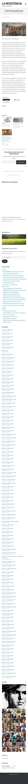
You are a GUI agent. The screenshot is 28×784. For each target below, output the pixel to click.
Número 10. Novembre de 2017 (9, 676)
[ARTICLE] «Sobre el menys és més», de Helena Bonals (14, 279)
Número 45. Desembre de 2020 (9, 549)
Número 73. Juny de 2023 (7, 451)
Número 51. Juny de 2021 (7, 528)
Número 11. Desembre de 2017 (9, 673)
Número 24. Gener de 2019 (8, 627)
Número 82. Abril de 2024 (7, 420)
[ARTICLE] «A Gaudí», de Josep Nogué (11, 281)
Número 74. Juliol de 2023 (7, 448)
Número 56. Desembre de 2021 (9, 511)
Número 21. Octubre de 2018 (8, 638)
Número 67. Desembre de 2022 (9, 472)
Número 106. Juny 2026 (7, 333)
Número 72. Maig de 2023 (7, 455)
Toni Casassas (14, 38)
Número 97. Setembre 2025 (8, 368)
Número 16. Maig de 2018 (7, 655)
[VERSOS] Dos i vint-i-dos (14, 175)
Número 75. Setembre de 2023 (8, 444)
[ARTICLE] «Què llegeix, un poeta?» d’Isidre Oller (13, 277)
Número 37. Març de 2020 (7, 582)
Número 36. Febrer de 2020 (8, 586)
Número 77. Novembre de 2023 (9, 437)
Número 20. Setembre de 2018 (8, 641)
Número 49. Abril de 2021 (7, 535)
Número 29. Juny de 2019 (7, 610)
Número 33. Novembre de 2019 (9, 596)
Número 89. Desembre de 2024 (9, 396)
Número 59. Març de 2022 (7, 500)
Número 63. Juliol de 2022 (7, 486)
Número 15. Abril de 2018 (7, 659)
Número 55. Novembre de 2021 (9, 514)
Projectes (10, 12)
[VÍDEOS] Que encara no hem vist (10, 316)
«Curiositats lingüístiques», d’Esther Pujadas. (12, 288)
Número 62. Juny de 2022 (7, 490)
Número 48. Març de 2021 (7, 538)
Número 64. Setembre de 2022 (8, 483)
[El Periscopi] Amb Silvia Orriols (10, 311)
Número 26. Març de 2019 (7, 620)
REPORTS (4, 309)
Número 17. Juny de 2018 (7, 652)
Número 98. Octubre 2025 (8, 364)
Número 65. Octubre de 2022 (8, 479)
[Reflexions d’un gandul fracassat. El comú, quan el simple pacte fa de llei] (7, 132)
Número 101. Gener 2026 (7, 354)
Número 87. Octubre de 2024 (8, 403)
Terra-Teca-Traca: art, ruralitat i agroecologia (14, 171)
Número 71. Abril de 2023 (7, 458)
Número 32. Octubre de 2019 (8, 600)
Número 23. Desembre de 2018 (9, 631)
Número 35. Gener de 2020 (8, 589)
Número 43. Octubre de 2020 (8, 561)
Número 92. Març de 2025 (7, 385)
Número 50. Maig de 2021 (7, 531)
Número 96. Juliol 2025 (7, 371)
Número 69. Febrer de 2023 (8, 465)
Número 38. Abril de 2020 (7, 579)
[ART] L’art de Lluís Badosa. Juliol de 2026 (12, 301)
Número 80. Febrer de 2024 (8, 427)
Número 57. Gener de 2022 (8, 507)
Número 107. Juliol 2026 (7, 329)
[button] (14, 696)
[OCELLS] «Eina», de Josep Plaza (10, 318)
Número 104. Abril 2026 (7, 340)
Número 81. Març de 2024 (7, 423)
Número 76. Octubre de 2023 (8, 441)
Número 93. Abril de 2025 (7, 382)
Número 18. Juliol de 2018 (7, 648)
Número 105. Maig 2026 (7, 336)
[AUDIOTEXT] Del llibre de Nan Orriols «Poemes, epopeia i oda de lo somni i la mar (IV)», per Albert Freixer (13, 305)
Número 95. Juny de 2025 (7, 375)
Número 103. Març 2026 (7, 343)
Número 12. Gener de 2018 (8, 669)
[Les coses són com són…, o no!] (18, 119)
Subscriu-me (21, 162)
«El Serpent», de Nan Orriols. (9, 282)
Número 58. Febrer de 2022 (8, 504)
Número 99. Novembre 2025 (8, 361)
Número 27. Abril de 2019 (7, 617)
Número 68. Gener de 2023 (8, 469)
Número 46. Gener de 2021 (8, 545)
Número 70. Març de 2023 (7, 462)
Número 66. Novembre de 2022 (9, 476)
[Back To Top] (24, 780)
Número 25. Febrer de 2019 (8, 624)
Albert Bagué (5, 350)
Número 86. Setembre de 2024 (8, 406)
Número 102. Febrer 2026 (7, 347)
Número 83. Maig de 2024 (7, 417)
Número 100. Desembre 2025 (8, 357)
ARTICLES (4, 269)
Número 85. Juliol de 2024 (7, 410)
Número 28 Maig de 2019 (7, 613)
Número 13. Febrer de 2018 (8, 666)
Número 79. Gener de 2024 (8, 430)
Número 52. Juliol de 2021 (7, 524)
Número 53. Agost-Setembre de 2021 (10, 521)
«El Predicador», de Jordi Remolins (10, 284)
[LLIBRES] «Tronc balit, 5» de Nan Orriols (11, 296)
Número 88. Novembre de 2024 (9, 399)
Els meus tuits (5, 758)
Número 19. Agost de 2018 (8, 645)
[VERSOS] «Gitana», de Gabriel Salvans (11, 294)
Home (5, 12)
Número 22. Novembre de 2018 (9, 634)
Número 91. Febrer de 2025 (8, 389)
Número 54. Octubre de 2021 (8, 518)
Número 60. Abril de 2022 (7, 497)
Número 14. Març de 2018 (7, 662)
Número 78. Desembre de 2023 (9, 434)
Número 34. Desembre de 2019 (9, 593)
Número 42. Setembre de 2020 (8, 565)
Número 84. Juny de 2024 (7, 413)
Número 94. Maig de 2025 (7, 378)
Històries (4, 123)
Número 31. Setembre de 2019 (8, 603)
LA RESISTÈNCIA (15, 774)
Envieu (4, 261)
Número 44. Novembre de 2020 (9, 552)
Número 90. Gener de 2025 (8, 392)
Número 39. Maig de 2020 (7, 575)
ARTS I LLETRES (5, 286)
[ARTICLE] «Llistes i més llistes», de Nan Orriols (13, 275)
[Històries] (7, 119)
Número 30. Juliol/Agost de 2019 (9, 607)
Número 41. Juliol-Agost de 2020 (9, 568)
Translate (12, 768)
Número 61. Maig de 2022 (7, 493)
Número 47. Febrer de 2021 (8, 542)
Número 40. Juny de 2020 (7, 572)
